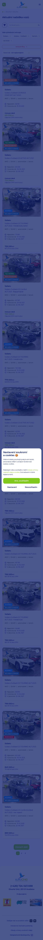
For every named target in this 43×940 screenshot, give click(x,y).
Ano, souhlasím (21, 481)
